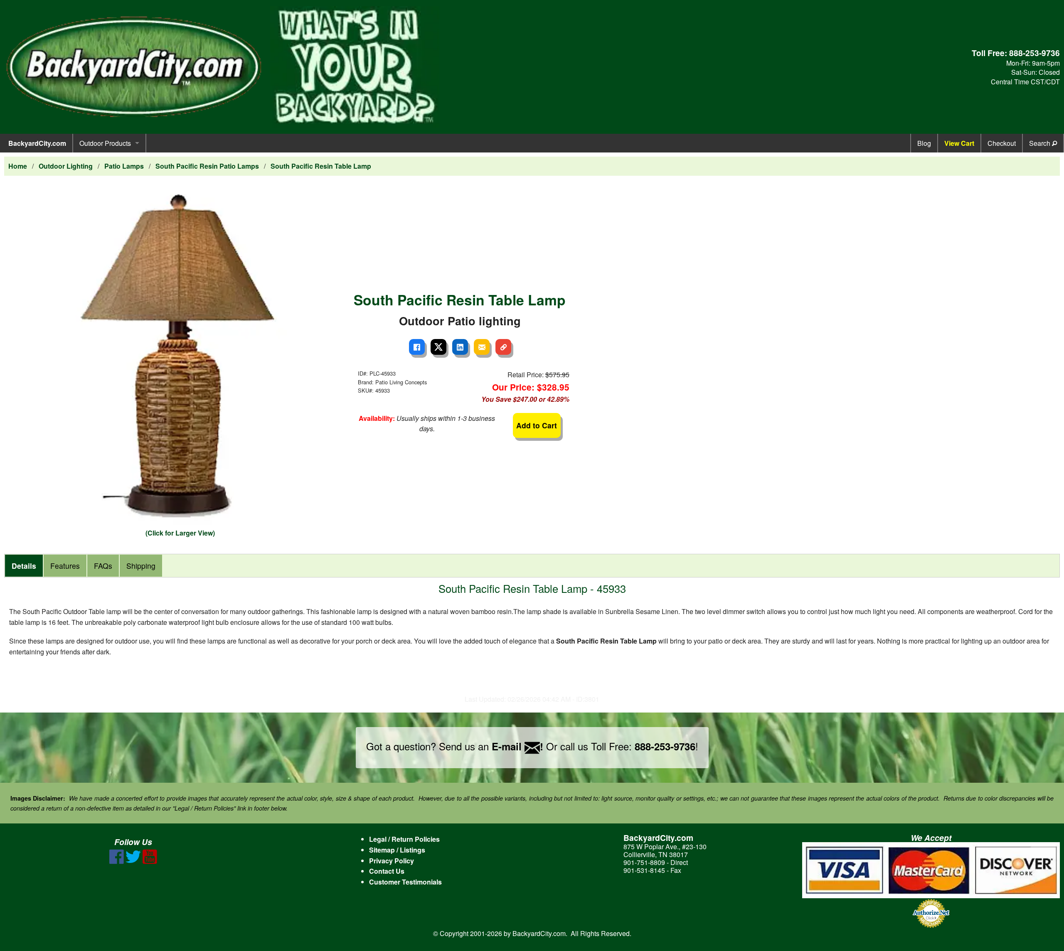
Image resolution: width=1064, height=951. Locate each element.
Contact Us (386, 871)
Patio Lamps (124, 166)
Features (65, 565)
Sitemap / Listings (397, 850)
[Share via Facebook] (417, 347)
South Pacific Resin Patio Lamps (207, 166)
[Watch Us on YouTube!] (150, 861)
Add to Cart (536, 425)
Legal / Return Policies (404, 839)
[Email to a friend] (482, 347)
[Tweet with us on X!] (133, 861)
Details (24, 565)
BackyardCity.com (37, 143)
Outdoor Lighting (66, 166)
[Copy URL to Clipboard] (503, 347)
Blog (924, 143)
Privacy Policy (391, 860)
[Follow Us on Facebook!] (116, 861)
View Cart (959, 143)
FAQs (103, 565)
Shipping (140, 565)
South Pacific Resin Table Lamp (321, 166)
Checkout (1002, 143)
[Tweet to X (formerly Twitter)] (438, 347)
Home (17, 166)
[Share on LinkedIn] (460, 347)
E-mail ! (517, 746)
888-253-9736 (1034, 53)
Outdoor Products (105, 143)
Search (1040, 143)
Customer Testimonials (405, 882)
